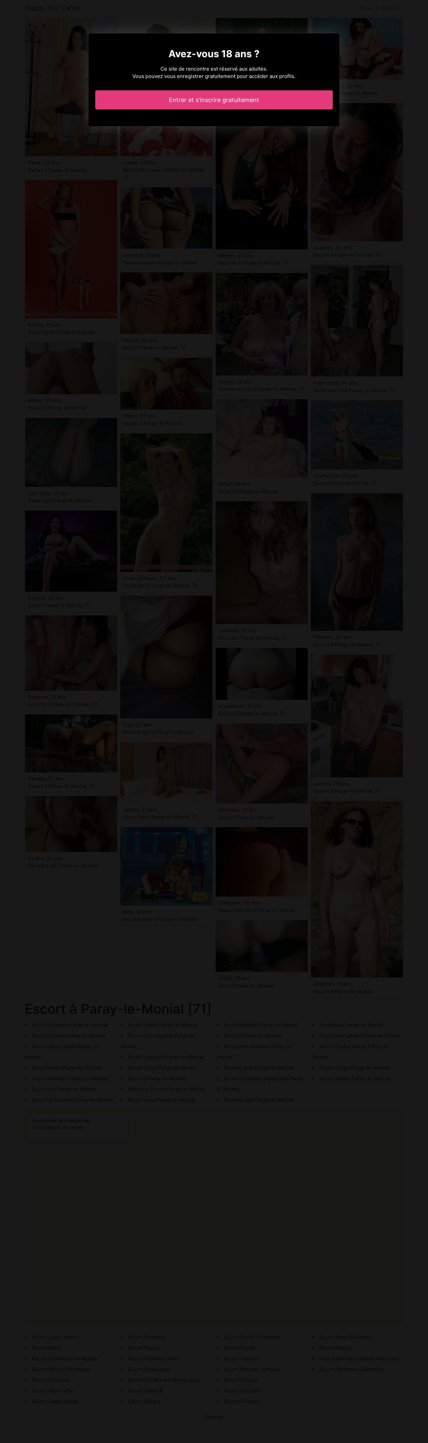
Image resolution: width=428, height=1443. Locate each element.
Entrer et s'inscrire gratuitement (214, 99)
